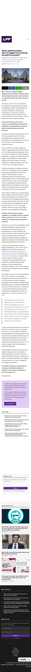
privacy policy (21, 490)
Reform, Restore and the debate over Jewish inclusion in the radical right (17, 429)
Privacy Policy (15, 652)
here (13, 372)
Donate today (10, 403)
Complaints (15, 650)
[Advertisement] (15, 17)
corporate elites (6, 165)
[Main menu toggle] (27, 39)
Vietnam (15, 103)
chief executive (9, 312)
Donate (15, 655)
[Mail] (25, 88)
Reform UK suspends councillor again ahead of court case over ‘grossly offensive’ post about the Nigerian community (15, 528)
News (3, 48)
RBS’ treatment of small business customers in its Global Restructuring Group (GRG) (14, 252)
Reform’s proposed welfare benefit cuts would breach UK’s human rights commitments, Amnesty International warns (16, 434)
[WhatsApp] (18, 88)
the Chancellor (17, 274)
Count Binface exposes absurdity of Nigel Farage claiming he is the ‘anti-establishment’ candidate (16, 425)
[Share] (12, 88)
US (23, 140)
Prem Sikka (4, 63)
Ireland (27, 134)
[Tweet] (5, 88)
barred (8, 331)
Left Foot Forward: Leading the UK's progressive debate (7, 39)
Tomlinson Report (23, 247)
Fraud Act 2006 (18, 217)
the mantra (10, 293)
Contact (15, 654)
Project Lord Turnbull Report (9, 256)
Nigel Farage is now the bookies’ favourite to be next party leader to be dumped (17, 420)
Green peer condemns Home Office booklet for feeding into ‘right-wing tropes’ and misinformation (15, 577)
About (15, 648)
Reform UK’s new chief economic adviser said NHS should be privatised (16, 416)
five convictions (15, 205)
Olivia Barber (5, 531)
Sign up (15, 488)
